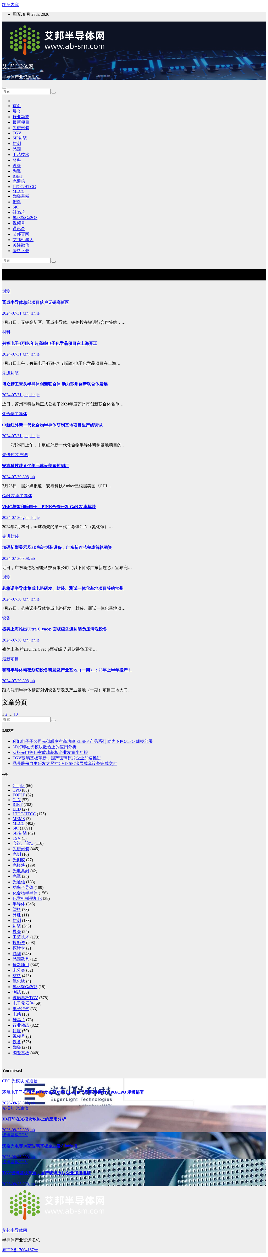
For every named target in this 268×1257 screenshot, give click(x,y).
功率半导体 (21, 495)
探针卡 (19, 948)
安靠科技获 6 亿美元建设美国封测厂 (35, 465)
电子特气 (21, 1008)
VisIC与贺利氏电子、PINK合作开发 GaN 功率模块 (49, 506)
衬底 (17, 1031)
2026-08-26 (12, 1157)
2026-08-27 (12, 1130)
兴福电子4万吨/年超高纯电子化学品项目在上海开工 (49, 343)
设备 (17, 165)
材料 (17, 160)
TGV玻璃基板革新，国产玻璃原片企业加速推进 (57, 758)
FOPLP (19, 795)
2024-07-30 (12, 476)
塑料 (17, 202)
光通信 (19, 181)
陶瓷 (17, 171)
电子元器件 (23, 1003)
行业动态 (21, 116)
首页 (17, 105)
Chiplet (19, 785)
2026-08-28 (12, 1103)
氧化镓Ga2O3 (25, 217)
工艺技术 (21, 154)
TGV (17, 133)
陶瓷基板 (21, 196)
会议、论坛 (23, 843)
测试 (17, 992)
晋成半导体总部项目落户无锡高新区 (35, 302)
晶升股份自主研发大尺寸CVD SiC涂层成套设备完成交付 (65, 763)
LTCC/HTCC (24, 186)
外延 (17, 915)
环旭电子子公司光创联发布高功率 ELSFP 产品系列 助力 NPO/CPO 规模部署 (83, 741)
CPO (17, 790)
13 (16, 714)
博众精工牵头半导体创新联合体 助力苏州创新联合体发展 (55, 384)
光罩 (17, 876)
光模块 (19, 865)
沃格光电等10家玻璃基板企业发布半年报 (50, 752)
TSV (17, 838)
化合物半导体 (14, 413)
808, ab (29, 476)
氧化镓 (19, 981)
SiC (16, 207)
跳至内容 (10, 4)
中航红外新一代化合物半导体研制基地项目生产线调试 (52, 425)
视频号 (19, 223)
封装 (17, 926)
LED (17, 809)
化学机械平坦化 (27, 898)
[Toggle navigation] (4, 87)
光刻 (17, 854)
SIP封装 (20, 138)
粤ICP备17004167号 (20, 1250)
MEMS (19, 818)
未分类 (19, 970)
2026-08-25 (12, 1184)
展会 (17, 111)
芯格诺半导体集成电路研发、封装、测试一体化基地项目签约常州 (63, 588)
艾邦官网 (21, 234)
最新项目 (21, 122)
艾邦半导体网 (18, 66)
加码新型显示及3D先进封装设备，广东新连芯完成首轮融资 (57, 547)
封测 (17, 143)
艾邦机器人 (23, 239)
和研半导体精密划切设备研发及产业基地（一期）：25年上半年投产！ (67, 670)
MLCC (19, 191)
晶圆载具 (21, 959)
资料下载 (21, 250)
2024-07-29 (12, 681)
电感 (17, 1014)
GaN (6, 495)
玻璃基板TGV (25, 997)
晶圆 (17, 149)
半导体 (19, 904)
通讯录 (19, 228)
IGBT (18, 176)
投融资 (19, 942)
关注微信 (21, 245)
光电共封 (21, 871)
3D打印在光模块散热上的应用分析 (44, 747)
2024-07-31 (12, 313)
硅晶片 (19, 212)
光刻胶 (19, 860)
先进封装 (21, 128)
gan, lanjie (31, 313)
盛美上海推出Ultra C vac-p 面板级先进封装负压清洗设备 (54, 629)
